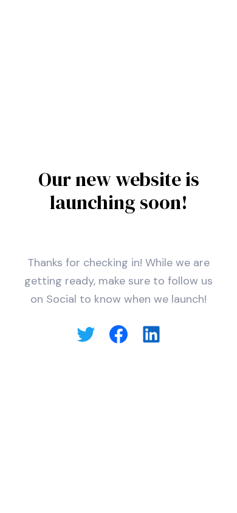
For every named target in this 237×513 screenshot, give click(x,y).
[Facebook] (118, 334)
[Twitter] (86, 334)
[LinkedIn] (151, 334)
